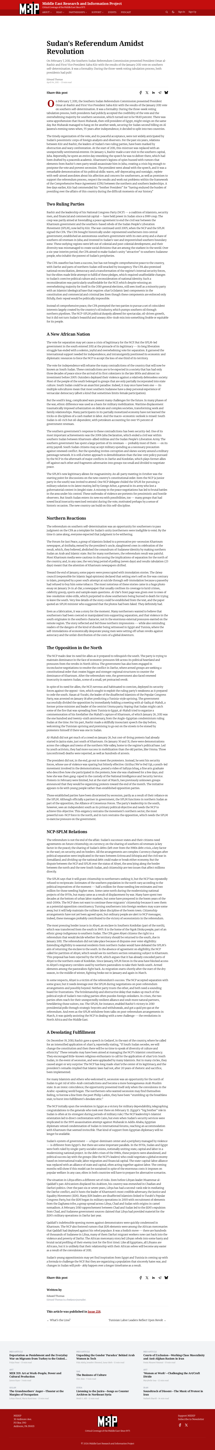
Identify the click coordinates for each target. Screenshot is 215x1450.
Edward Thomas (55, 79)
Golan (12, 1387)
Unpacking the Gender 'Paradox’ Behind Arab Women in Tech (105, 1356)
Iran (145, 1387)
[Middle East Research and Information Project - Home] (29, 7)
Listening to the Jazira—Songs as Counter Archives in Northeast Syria (102, 1392)
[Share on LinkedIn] (153, 92)
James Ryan (14, 1380)
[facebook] (180, 1425)
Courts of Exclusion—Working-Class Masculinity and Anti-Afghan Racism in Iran (174, 1356)
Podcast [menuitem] (126, 12)
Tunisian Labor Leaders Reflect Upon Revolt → (137, 1320)
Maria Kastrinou (29, 1398)
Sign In (181, 12)
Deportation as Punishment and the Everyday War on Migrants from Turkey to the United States (38, 1358)
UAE (78, 1371)
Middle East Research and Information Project (82, 3)
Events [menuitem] (112, 12)
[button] (48, 12)
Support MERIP (186, 1415)
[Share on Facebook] (141, 92)
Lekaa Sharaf (15, 1398)
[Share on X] (147, 92)
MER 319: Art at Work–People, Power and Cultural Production (35, 1374)
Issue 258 (94, 1311)
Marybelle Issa (149, 1380)
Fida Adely (81, 1362)
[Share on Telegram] (160, 92)
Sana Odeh (107, 1362)
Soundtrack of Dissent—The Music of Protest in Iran (173, 1392)
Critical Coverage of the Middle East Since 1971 (63, 7)
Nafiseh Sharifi (150, 1398)
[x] (186, 1425)
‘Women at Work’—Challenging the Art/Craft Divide (171, 1374)
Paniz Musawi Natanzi (153, 1362)
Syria (79, 1387)
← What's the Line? (58, 1320)
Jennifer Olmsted (94, 1362)
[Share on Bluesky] (166, 92)
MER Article (16, 1351)
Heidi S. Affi (81, 1398)
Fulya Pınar (14, 1362)
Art (11, 1369)
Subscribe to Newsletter (191, 1419)
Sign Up (192, 12)
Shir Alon (80, 1379)
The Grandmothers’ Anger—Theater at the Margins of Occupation (36, 1392)
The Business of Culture (91, 1375)
